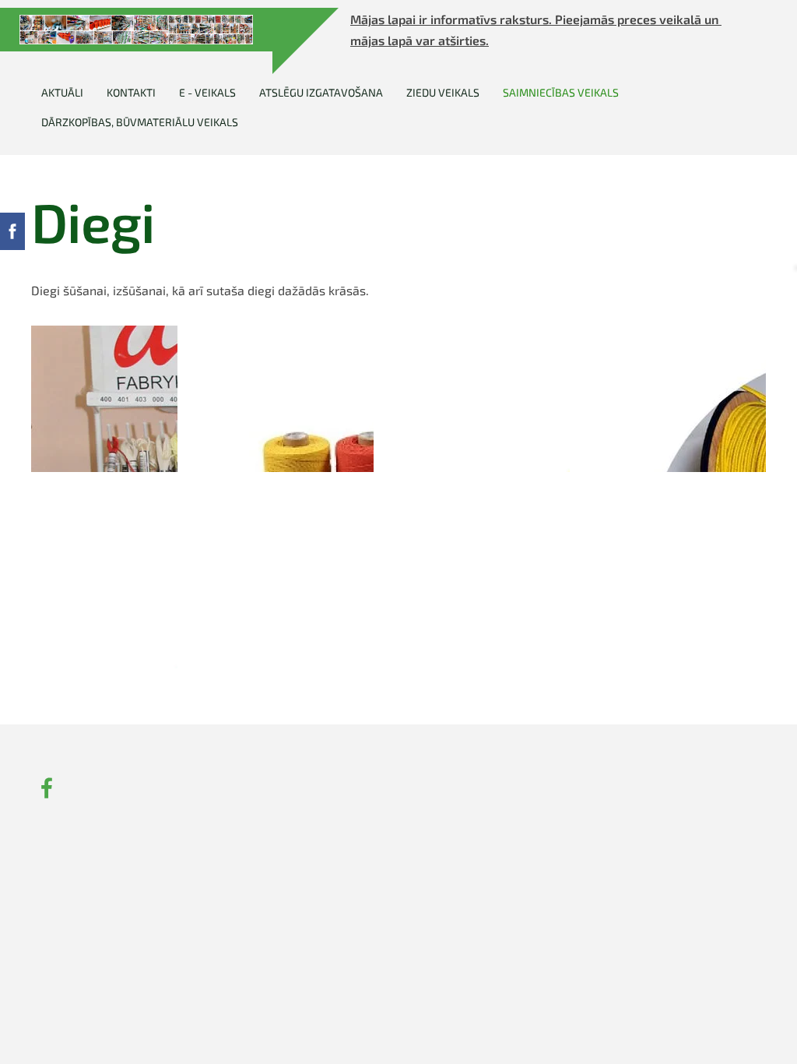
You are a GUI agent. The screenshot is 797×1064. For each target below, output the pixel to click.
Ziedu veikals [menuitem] (442, 92)
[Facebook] (46, 788)
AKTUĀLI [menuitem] (62, 92)
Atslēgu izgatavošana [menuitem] (321, 92)
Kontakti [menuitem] (131, 92)
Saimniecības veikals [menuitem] (561, 92)
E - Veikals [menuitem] (207, 92)
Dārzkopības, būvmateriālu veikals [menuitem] (139, 122)
